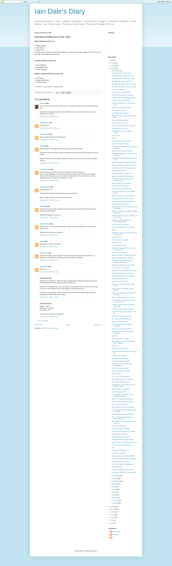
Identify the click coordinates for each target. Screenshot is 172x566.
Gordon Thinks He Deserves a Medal (123, 431)
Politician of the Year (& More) (121, 100)
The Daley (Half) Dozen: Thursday (122, 309)
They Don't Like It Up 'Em (120, 281)
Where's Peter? (116, 374)
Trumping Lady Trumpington (121, 361)
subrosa (42, 103)
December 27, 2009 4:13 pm (49, 246)
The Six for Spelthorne (119, 453)
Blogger (94, 551)
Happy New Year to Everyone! (121, 73)
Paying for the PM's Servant (120, 437)
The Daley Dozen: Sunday (120, 240)
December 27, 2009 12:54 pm (49, 200)
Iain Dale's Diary (60, 11)
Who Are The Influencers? (120, 321)
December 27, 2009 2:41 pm (49, 217)
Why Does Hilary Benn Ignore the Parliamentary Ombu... (122, 261)
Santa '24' (115, 336)
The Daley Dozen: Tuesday (120, 113)
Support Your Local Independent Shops (124, 270)
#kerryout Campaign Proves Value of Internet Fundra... (123, 249)
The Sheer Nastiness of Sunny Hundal (124, 87)
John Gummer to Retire (119, 110)
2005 (112, 515)
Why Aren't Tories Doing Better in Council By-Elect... (122, 418)
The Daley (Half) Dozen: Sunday (122, 379)
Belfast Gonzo (44, 224)
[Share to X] (65, 92)
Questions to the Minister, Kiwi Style (123, 265)
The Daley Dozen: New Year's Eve (123, 76)
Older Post (97, 325)
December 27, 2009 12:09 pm (49, 180)
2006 (112, 512)
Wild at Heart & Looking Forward (122, 151)
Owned (114, 138)
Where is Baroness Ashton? (120, 120)
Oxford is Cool (116, 242)
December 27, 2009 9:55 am (49, 116)
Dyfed (42, 241)
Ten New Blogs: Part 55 (119, 245)
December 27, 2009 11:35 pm (49, 317)
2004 (112, 517)
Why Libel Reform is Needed (121, 371)
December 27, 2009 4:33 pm (49, 260)
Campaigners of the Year (120, 128)
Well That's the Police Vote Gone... (122, 81)
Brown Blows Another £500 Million (123, 414)
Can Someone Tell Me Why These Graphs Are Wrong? (122, 395)
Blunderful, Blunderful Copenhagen (123, 276)
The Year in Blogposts (119, 89)
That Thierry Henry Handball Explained (124, 459)
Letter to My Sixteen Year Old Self (122, 273)
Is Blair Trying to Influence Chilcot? (123, 402)
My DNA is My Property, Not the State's (124, 84)
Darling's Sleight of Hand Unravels (123, 439)
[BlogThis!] (63, 92)
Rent (113, 448)
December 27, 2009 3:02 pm (49, 235)
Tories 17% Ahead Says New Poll (122, 399)
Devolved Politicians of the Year (122, 173)
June (113, 489)
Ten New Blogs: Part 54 (119, 392)
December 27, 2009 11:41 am (49, 163)
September (115, 481)
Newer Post (38, 325)
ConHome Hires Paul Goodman (122, 329)
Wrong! (114, 230)
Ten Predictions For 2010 (120, 123)
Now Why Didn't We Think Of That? (123, 198)
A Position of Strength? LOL (120, 450)
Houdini (42, 146)
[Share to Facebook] (68, 92)
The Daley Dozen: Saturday (120, 389)
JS (113, 537)
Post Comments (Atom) (50, 328)
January (114, 503)
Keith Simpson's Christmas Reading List (124, 442)
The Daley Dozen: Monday (120, 144)
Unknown (43, 206)
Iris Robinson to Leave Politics (121, 141)
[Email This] (61, 92)
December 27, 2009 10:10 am (49, 128)
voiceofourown (45, 169)
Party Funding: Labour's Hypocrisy (123, 95)
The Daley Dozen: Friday (120, 279)
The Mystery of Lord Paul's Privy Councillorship (122, 364)
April (113, 495)
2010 (112, 65)
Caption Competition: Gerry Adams (123, 470)
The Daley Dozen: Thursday (121, 429)
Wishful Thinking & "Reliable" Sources (124, 255)
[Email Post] (57, 92)
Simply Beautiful (117, 467)
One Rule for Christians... (120, 252)
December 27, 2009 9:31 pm (49, 272)
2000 (112, 523)
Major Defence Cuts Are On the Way (123, 407)
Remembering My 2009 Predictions (123, 201)
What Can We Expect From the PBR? (123, 456)
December (115, 71)
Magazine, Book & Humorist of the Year (124, 165)
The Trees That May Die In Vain (122, 316)
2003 (112, 520)
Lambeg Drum (44, 187)
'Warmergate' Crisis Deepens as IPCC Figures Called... (124, 385)
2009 (112, 68)
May (113, 492)
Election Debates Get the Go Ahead (123, 227)
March (114, 497)
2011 (112, 63)
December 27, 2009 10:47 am (49, 140)
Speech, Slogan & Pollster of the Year (123, 126)
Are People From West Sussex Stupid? (124, 472)
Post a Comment (42, 321)
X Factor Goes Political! (119, 355)
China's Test (115, 135)
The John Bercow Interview (120, 368)
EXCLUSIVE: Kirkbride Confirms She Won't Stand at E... (123, 301)
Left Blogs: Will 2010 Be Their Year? (123, 78)
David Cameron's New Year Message (123, 168)
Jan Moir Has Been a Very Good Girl (123, 196)
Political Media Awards (119, 171)
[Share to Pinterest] (70, 92)
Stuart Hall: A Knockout (119, 426)
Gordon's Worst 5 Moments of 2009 (123, 297)
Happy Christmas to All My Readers (123, 176)
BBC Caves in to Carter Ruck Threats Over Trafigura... (123, 342)
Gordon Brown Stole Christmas (121, 183)
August (114, 484)
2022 (112, 60)
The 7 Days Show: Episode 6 (121, 376)
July (113, 487)
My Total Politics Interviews (120, 186)
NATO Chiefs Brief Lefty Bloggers (122, 464)
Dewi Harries (44, 123)
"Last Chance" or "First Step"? (121, 268)
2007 (112, 509)
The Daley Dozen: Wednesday (121, 92)
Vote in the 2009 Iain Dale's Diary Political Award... (122, 179)
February (115, 500)
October (114, 478)
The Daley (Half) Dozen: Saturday (122, 258)
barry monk (44, 266)
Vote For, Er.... (116, 346)
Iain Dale (115, 534)
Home (68, 325)
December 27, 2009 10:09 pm (49, 297)
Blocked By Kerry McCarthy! (120, 382)
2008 (112, 506)
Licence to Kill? (116, 237)
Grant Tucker (116, 531)
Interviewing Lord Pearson (120, 348)
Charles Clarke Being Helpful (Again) (123, 98)
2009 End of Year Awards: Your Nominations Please (121, 221)
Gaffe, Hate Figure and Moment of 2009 (124, 162)
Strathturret (44, 253)
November (115, 476)
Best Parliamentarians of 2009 (121, 107)
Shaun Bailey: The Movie (120, 434)
